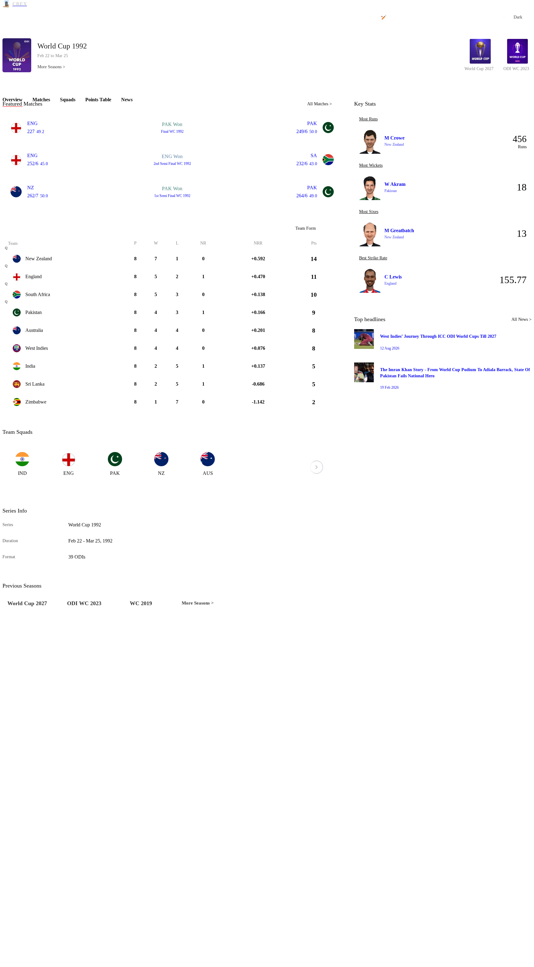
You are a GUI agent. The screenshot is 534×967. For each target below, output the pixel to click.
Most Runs (368, 119)
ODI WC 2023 (84, 603)
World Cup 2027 (27, 603)
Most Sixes (368, 211)
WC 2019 (141, 603)
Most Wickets (371, 165)
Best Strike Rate (373, 258)
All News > (521, 319)
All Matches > (319, 104)
